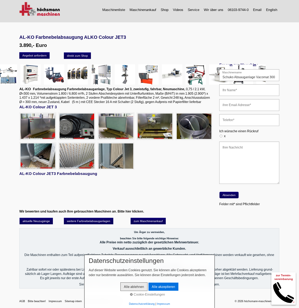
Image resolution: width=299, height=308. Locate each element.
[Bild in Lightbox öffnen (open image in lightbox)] (37, 126)
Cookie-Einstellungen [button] (149, 294)
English (271, 10)
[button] (34, 55)
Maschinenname (232, 72)
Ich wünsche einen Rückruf (238, 131)
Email (257, 10)
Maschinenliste (113, 10)
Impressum (55, 301)
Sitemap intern (73, 301)
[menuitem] (114, 9)
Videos (178, 10)
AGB (22, 301)
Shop (164, 10)
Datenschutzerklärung (142, 303)
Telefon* (227, 117)
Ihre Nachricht (230, 145)
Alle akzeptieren (163, 286)
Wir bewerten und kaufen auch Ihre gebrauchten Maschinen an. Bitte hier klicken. (81, 211)
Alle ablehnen (134, 286)
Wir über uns (213, 10)
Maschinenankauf (143, 10)
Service (193, 10)
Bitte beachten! (37, 301)
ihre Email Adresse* (234, 102)
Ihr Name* (228, 87)
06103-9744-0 (238, 10)
